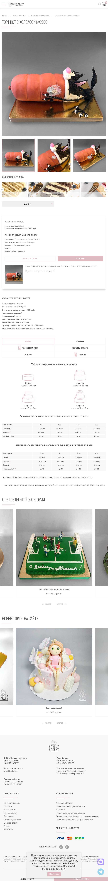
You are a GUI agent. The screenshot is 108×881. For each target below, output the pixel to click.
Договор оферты (64, 803)
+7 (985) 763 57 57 (65, 761)
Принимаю (54, 874)
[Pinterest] (67, 847)
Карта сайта (62, 810)
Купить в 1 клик (30, 258)
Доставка (8, 816)
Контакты (8, 829)
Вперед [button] (60, 604)
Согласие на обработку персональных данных (77, 816)
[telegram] (100, 871)
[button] (2, 190)
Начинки (8, 806)
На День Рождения (40, 15)
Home (4, 15)
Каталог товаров (12, 803)
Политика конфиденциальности (70, 806)
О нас (6, 826)
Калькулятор (10, 810)
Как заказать (10, 813)
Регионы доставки (12, 820)
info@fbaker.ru (10, 771)
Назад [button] (48, 604)
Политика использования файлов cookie (74, 820)
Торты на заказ (19, 15)
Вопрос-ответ (10, 823)
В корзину (80, 258)
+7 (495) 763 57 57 (65, 763)
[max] (100, 862)
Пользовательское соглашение (70, 813)
